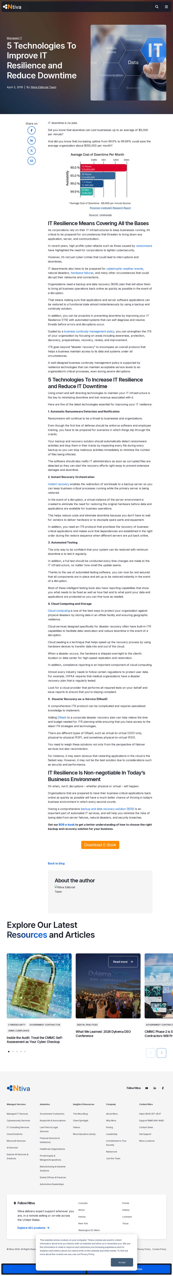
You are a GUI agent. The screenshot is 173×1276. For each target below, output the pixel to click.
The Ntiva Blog (80, 1114)
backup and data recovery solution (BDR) (107, 809)
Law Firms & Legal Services (49, 1129)
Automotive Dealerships (52, 1184)
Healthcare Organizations (52, 1149)
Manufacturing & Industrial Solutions (52, 1168)
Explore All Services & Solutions (17, 1156)
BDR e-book (67, 824)
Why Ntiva (111, 1120)
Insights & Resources (83, 1104)
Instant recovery (58, 484)
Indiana (125, 1210)
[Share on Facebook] (32, 130)
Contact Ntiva (146, 1104)
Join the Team (113, 1158)
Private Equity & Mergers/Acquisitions (50, 1157)
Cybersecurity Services (18, 1120)
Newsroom (111, 1151)
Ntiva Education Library (84, 1134)
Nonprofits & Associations (53, 1120)
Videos (76, 1127)
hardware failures (82, 273)
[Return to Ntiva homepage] (18, 1088)
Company (111, 1104)
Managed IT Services (17, 1114)
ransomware (144, 245)
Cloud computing (59, 610)
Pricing (109, 1127)
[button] (8, 1051)
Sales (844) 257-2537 (150, 1114)
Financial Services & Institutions (50, 1140)
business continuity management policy (89, 331)
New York (83, 1223)
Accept (122, 1262)
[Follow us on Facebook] (162, 1088)
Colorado (83, 1203)
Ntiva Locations (147, 1141)
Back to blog (56, 863)
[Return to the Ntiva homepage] (12, 6)
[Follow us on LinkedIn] (154, 1088)
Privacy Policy (87, 1254)
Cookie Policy (159, 1249)
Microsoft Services (16, 1141)
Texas (125, 1223)
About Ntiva (112, 1114)
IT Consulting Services (18, 1127)
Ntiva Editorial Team (43, 87)
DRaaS (62, 717)
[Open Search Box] (157, 6)
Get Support (145, 1134)
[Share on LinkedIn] (32, 140)
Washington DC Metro (89, 1230)
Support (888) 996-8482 (151, 1120)
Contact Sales (146, 1127)
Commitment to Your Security (116, 1143)
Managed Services (16, 1104)
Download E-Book (100, 845)
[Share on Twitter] (32, 151)
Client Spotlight (80, 1120)
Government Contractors (52, 1114)
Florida (125, 1203)
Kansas (82, 1216)
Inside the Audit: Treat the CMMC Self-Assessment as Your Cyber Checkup (35, 1040)
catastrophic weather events (124, 268)
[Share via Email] (32, 161)
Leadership (111, 1134)
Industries (45, 1104)
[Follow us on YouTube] (146, 1088)
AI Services (12, 1147)
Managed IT (14, 38)
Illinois (81, 1210)
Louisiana (127, 1216)
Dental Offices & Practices (53, 1177)
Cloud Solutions (14, 1134)
